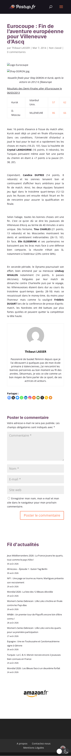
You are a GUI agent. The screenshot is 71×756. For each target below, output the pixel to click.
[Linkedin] (25, 397)
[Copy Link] (46, 397)
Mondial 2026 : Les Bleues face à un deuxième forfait (33, 668)
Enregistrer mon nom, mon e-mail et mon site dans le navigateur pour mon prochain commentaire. (33, 502)
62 (64, 102)
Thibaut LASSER (21, 47)
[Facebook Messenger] (17, 397)
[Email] (38, 397)
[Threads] (42, 397)
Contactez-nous (41, 743)
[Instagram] (30, 397)
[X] (13, 397)
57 (53, 102)
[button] (62, 751)
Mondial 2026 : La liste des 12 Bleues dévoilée (30, 591)
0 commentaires (16, 52)
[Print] (34, 397)
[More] (50, 397)
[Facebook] (9, 397)
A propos (22, 743)
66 (64, 112)
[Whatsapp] (21, 397)
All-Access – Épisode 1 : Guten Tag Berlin (27, 569)
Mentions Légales (33, 747)
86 (53, 112)
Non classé (55, 47)
